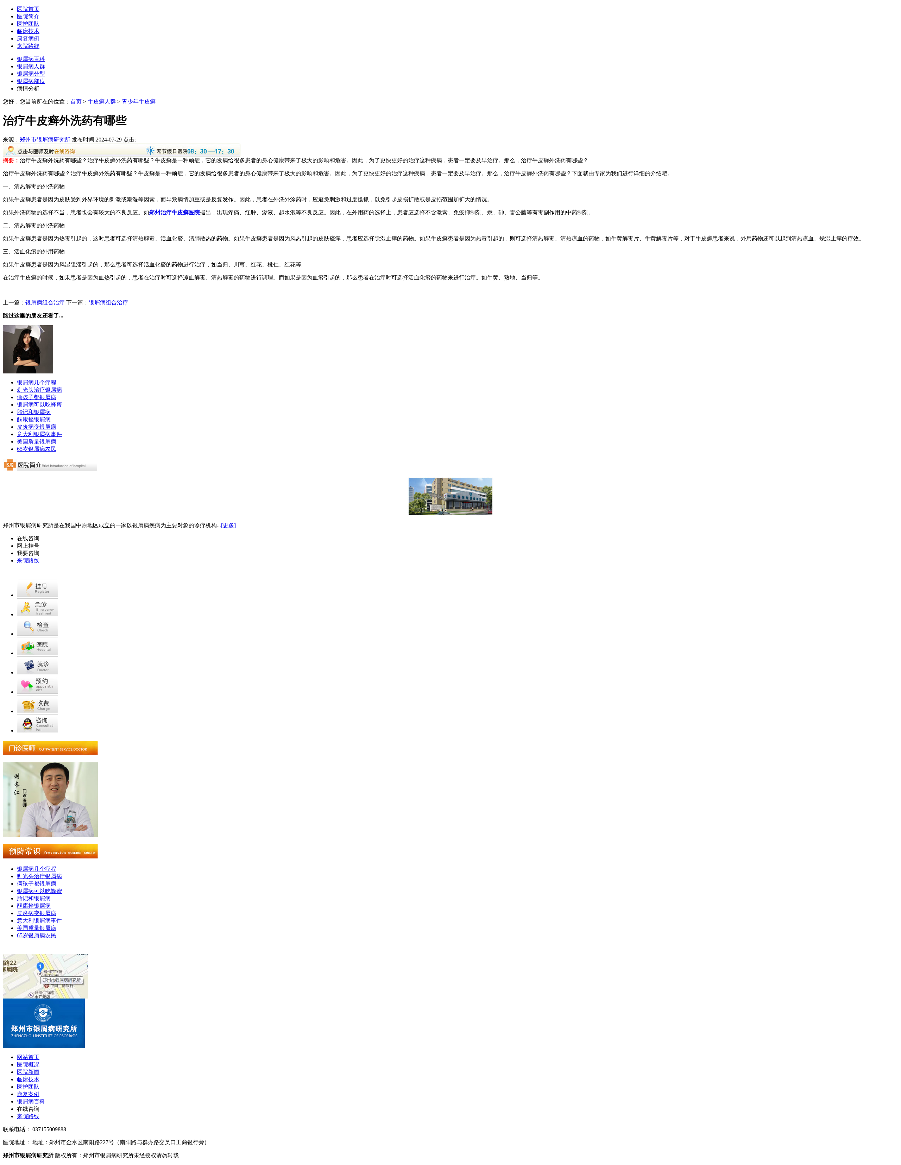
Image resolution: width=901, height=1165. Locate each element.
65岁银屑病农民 (36, 449)
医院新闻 (28, 1072)
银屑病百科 (31, 59)
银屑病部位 (31, 81)
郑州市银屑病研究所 (45, 140)
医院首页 (28, 9)
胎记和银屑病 (34, 412)
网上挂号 (28, 546)
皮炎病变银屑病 (36, 427)
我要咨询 (28, 553)
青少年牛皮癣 (139, 102)
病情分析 (28, 89)
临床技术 (28, 31)
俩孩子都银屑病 (36, 397)
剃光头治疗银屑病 (39, 390)
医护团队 (28, 24)
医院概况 (28, 1065)
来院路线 (28, 46)
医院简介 (28, 16)
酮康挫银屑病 (34, 419)
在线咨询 (28, 538)
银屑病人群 (31, 66)
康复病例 (28, 39)
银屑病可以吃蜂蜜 (39, 405)
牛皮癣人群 (102, 102)
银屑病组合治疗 (45, 303)
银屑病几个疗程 (36, 382)
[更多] (228, 525)
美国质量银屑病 (36, 442)
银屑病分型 (31, 74)
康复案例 (28, 1094)
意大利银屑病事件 (39, 434)
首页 (76, 102)
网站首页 (28, 1057)
